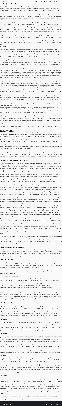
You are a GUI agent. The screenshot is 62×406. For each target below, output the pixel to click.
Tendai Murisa (6, 1)
